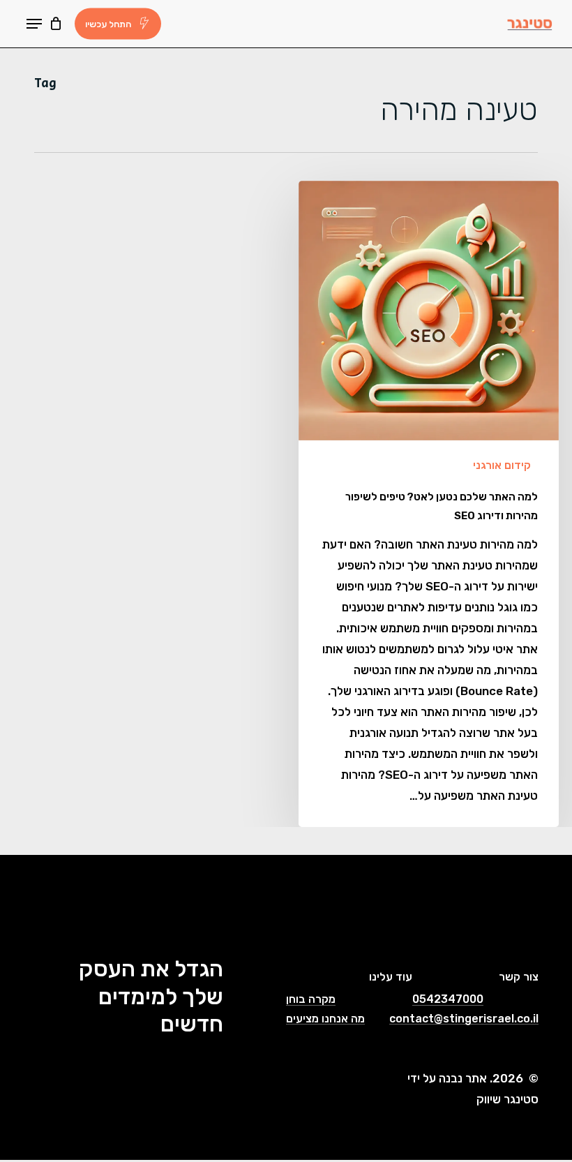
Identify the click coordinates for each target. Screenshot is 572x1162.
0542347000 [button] (447, 999)
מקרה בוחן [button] (311, 999)
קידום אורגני (502, 465)
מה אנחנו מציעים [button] (325, 1019)
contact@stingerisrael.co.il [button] (464, 1019)
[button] (34, 24)
